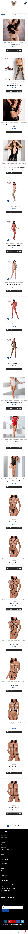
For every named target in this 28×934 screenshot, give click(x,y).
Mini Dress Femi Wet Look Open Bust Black (14, 167)
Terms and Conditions (6, 873)
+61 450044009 (5, 890)
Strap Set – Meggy (14, 521)
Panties (12, 42)
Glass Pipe (3, 835)
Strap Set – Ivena (14, 603)
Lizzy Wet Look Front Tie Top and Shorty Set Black (14, 125)
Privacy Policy (4, 875)
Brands (5, 42)
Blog (2, 870)
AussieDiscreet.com (16, 924)
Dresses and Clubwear (10, 163)
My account (3, 865)
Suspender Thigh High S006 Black (14, 85)
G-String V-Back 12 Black (14, 44)
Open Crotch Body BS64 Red (14, 441)
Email (3, 905)
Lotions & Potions (5, 849)
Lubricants (3, 847)
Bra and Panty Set (5, 122)
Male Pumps (4, 837)
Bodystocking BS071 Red (14, 245)
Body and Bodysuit (5, 400)
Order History (4, 868)
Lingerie (8, 42)
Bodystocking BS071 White (14, 206)
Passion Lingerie (17, 42)
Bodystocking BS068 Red (14, 324)
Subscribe (5, 911)
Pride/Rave (23, 558)
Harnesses (8, 558)
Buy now (19, 50)
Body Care (3, 844)
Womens (22, 42)
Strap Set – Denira (14, 726)
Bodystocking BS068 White (14, 284)
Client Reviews (4, 863)
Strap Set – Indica (14, 685)
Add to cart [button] (10, 50)
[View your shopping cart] (25, 3)
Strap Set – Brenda (14, 766)
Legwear (7, 81)
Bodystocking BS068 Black (14, 363)
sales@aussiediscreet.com (8, 886)
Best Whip (3, 852)
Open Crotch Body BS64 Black (14, 481)
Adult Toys (3, 840)
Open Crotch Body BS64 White (14, 402)
